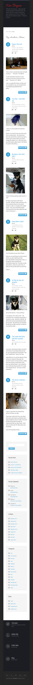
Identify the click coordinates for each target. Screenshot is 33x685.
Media (25, 675)
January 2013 (13, 539)
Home (7, 31)
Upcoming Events (14, 487)
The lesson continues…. (19, 380)
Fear (13, 104)
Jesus (17, 47)
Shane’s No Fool (17, 44)
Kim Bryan (14, 5)
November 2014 (13, 524)
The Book (15, 623)
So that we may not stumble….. (18, 281)
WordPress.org (13, 609)
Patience (13, 49)
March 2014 (12, 526)
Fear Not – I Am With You (15, 464)
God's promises (17, 104)
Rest (25, 106)
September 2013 (13, 529)
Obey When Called (17, 221)
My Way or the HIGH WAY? (15, 467)
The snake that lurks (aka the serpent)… (18, 338)
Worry (16, 107)
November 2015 (13, 518)
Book (16, 675)
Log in (11, 601)
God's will (14, 47)
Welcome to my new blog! (15, 500)
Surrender (21, 49)
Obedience (21, 47)
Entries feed (12, 603)
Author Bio (15, 634)
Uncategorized (15, 51)
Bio (11, 675)
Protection (21, 106)
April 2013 (12, 537)
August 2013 (13, 531)
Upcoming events (14, 585)
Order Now (15, 645)
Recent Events (13, 571)
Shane (17, 49)
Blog (10, 31)
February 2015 (13, 521)
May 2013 (12, 534)
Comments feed (13, 606)
